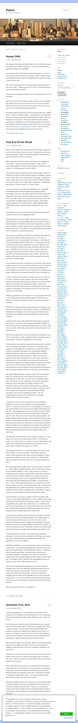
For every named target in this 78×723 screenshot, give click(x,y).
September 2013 (62, 295)
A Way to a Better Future (64, 195)
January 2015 (61, 281)
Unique (68, 55)
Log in (59, 72)
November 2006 (61, 367)
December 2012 (61, 311)
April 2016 (60, 259)
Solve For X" (64, 134)
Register (59, 70)
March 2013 (60, 305)
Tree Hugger (64, 144)
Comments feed (62, 76)
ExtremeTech (65, 114)
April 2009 (60, 315)
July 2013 (60, 299)
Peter (58, 214)
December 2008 (61, 319)
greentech (65, 124)
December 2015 (61, 265)
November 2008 (61, 321)
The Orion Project (66, 142)
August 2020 (61, 241)
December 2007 (61, 341)
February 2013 (61, 307)
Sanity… (59, 181)
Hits (63, 55)
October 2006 (61, 369)
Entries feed (60, 74)
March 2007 (60, 359)
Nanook (59, 210)
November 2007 (61, 343)
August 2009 (61, 313)
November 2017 (61, 253)
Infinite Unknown (66, 155)
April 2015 (60, 277)
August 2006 (61, 371)
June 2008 (60, 329)
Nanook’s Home (21, 43)
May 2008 (60, 331)
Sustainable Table (66, 136)
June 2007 (60, 353)
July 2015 (60, 271)
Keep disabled (68, 718)
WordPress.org (61, 78)
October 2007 (61, 345)
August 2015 (61, 269)
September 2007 (62, 347)
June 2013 (60, 301)
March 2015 (60, 279)
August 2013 (61, 297)
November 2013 (61, 293)
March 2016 (60, 261)
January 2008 (61, 339)
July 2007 (60, 351)
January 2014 (61, 289)
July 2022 (60, 237)
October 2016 (61, 255)
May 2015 (60, 275)
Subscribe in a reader (63, 168)
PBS (62, 161)
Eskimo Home (10, 43)
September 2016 (62, 257)
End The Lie (64, 153)
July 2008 (60, 327)
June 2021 (60, 239)
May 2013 (60, 303)
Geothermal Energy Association (64, 118)
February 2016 (61, 263)
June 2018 (60, 249)
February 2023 (61, 235)
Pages (59, 55)
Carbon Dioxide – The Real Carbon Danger (62, 224)
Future (10, 10)
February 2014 (61, 287)
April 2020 (60, 243)
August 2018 (61, 247)
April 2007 (60, 357)
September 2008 (62, 325)
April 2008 (60, 333)
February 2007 (61, 361)
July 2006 (60, 373)
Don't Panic (64, 110)
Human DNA (13, 56)
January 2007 (61, 363)
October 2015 (61, 267)
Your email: (60, 85)
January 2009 (61, 317)
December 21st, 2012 (18, 604)
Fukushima (34, 87)
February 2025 (61, 233)
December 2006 (61, 365)
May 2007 (60, 355)
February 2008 (61, 337)
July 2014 (60, 283)
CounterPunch (65, 151)
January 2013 (61, 309)
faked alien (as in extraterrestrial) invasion (24, 126)
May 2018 (60, 251)
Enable (66, 714)
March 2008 (60, 335)
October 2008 (61, 323)
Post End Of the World (19, 142)
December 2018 (61, 245)
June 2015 (60, 273)
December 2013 (61, 291)
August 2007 (61, 349)
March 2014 (60, 285)
